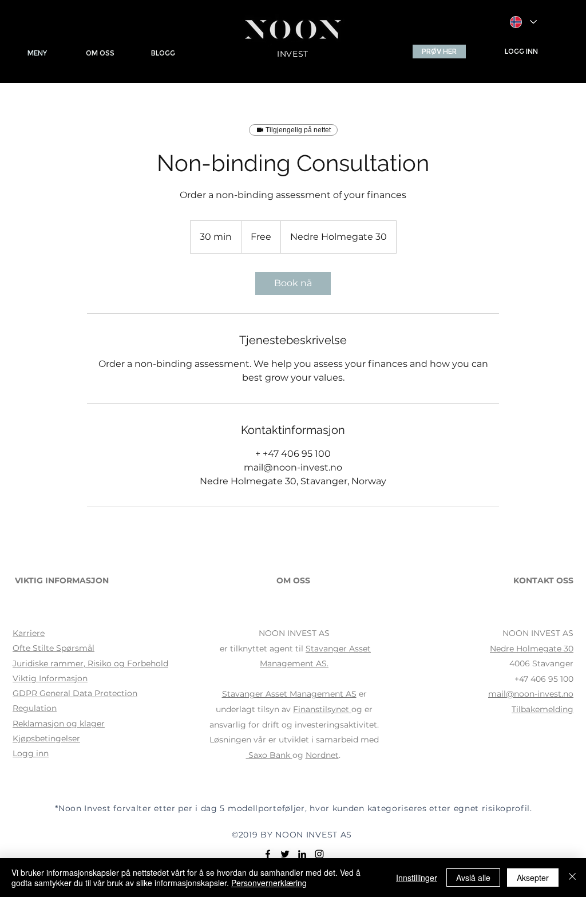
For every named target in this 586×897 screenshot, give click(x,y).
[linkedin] (302, 854)
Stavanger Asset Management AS (289, 694)
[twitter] (285, 854)
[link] (293, 283)
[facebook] (268, 854)
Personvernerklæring (269, 882)
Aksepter (533, 877)
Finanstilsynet (321, 709)
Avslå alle (473, 877)
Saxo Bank (269, 755)
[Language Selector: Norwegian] (523, 22)
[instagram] (319, 854)
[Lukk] (572, 877)
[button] (439, 51)
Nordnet (322, 755)
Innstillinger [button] (416, 877)
